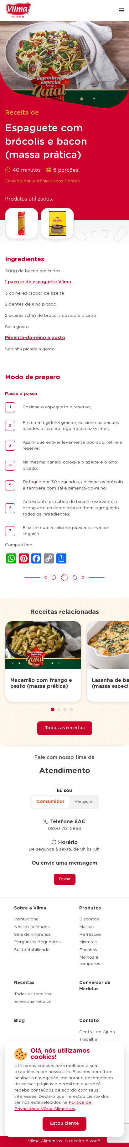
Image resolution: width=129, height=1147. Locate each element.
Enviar (64, 879)
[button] (52, 709)
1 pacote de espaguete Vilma (38, 282)
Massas (87, 927)
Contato (89, 1021)
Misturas (88, 942)
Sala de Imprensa (32, 934)
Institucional (26, 919)
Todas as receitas (65, 728)
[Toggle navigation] (121, 10)
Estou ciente (64, 1123)
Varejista (84, 801)
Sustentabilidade (32, 950)
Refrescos (90, 934)
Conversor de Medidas (95, 986)
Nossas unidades (32, 927)
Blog (19, 1021)
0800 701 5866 (64, 828)
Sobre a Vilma (30, 908)
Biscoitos (89, 919)
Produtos (90, 908)
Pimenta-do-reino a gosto (35, 338)
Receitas (24, 983)
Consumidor (50, 801)
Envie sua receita (32, 1001)
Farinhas (88, 950)
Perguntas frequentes (37, 942)
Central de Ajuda (97, 1032)
